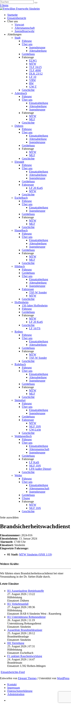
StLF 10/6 (35, 426)
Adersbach (21, 93)
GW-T (33, 86)
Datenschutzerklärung (19, 690)
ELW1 (33, 60)
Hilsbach (20, 266)
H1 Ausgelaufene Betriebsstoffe (25, 590)
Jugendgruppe (37, 47)
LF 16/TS (34, 328)
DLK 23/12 (36, 73)
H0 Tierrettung (15, 643)
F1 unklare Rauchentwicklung (24, 656)
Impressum (13, 687)
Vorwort (19, 24)
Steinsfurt (20, 400)
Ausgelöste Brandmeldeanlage (24, 630)
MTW (32, 63)
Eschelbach (21, 197)
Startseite (12, 14)
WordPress (63, 678)
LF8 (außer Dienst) (40, 468)
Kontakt (12, 684)
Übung (26, 498)
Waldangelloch (23, 436)
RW (31, 83)
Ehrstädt (19, 161)
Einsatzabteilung (38, 103)
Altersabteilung (38, 50)
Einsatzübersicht (16, 18)
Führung (27, 40)
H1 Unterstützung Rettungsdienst (26, 616)
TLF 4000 (35, 70)
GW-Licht (35, 429)
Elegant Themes (27, 678)
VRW (32, 80)
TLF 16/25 (35, 67)
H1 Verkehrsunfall (17, 603)
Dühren (19, 125)
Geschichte (28, 89)
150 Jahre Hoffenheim (35, 305)
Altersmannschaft (25, 27)
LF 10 (32, 76)
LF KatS (34, 462)
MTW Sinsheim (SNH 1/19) (35, 554)
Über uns (27, 44)
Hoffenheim (21, 302)
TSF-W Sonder (38, 292)
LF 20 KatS (36, 187)
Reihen (19, 331)
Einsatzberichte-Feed (13, 672)
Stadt (17, 37)
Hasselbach (21, 230)
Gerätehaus (28, 54)
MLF (32, 119)
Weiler (18, 475)
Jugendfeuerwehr (24, 31)
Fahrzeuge (28, 184)
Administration (15, 694)
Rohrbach (20, 364)
